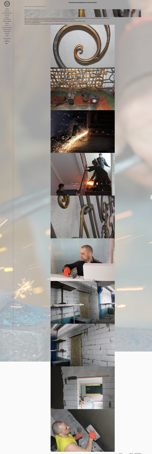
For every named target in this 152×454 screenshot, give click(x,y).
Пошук (7, 35)
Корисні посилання (7, 38)
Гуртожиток (7, 15)
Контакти (7, 33)
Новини (7, 23)
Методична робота (7, 29)
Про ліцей (7, 11)
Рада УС (7, 25)
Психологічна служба (7, 27)
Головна (7, 8)
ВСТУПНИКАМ (7, 19)
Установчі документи (7, 13)
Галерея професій (7, 21)
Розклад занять (7, 31)
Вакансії (7, 17)
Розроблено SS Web (7, 41)
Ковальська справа (30, 6)
